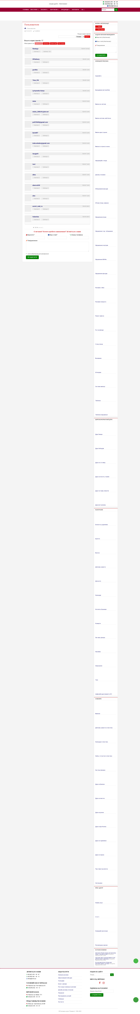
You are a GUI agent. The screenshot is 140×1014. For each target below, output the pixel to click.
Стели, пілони (99, 344)
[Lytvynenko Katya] (28, 92)
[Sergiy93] (28, 155)
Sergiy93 (35, 154)
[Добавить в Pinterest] (87, 228)
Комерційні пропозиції (101, 931)
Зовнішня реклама (63, 975)
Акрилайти (98, 76)
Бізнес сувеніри (62, 984)
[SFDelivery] (28, 61)
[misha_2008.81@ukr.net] (28, 113)
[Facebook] (99, 982)
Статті (97, 917)
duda (34, 101)
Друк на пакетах (100, 798)
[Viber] (97, 14)
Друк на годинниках (100, 840)
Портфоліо (54, 9)
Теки (96, 680)
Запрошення (98, 666)
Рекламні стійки (99, 287)
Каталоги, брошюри (100, 609)
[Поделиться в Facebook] (82, 228)
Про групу (33, 9)
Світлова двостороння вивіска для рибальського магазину (105, 958)
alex (33, 196)
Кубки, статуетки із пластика (103, 756)
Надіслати (33, 257)
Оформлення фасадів (101, 273)
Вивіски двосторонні (101, 132)
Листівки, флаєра (100, 637)
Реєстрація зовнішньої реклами (67, 987)
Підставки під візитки (101, 869)
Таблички (98, 400)
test (33, 164)
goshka (35, 70)
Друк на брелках (100, 784)
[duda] (28, 103)
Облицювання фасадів (101, 189)
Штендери (98, 372)
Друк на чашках (99, 855)
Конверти (98, 623)
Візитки (97, 553)
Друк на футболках (100, 826)
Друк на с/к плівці (100, 462)
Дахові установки (100, 174)
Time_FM (35, 80)
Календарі (98, 595)
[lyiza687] (28, 134)
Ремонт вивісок (99, 316)
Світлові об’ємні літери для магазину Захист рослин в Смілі (105, 953)
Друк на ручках (99, 812)
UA (82, 9)
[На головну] (25, 28)
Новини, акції (99, 902)
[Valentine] (28, 218)
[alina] (28, 176)
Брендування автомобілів (102, 90)
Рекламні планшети (100, 302)
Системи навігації (100, 386)
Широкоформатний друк (65, 978)
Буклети (97, 538)
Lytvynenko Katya (38, 91)
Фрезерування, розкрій (64, 996)
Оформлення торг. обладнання (104, 231)
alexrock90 (36, 185)
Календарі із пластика (101, 742)
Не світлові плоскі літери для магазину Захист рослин (103, 963)
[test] (28, 166)
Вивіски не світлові (100, 104)
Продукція (64, 9)
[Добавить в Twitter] (89, 228)
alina (34, 175)
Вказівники (98, 358)
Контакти (75, 9)
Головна (26, 9)
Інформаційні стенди (101, 160)
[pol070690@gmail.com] (28, 124)
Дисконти (98, 581)
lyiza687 (35, 133)
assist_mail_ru (37, 206)
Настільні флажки (100, 770)
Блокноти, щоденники (101, 524)
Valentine (35, 217)
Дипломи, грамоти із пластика (103, 727)
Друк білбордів (99, 448)
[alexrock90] (28, 187)
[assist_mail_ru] (28, 208)
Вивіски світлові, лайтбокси (103, 118)
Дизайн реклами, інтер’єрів (65, 990)
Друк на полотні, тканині (102, 476)
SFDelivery (35, 59)
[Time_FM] (28, 82)
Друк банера (98, 434)
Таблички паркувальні (101, 414)
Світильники (98, 883)
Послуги (44, 9)
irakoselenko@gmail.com (41, 143)
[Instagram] (104, 982)
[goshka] (28, 71)
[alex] (28, 197)
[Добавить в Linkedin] (84, 228)
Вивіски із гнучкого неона (102, 146)
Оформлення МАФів (100, 259)
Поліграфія (61, 981)
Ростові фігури (99, 330)
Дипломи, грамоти (100, 567)
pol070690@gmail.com (40, 122)
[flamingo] (28, 50)
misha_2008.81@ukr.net (40, 112)
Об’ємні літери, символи (102, 203)
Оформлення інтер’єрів (101, 245)
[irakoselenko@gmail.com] (28, 145)
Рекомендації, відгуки (101, 945)
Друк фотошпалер (100, 505)
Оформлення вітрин (100, 217)
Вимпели (97, 713)
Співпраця (61, 999)
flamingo (35, 49)
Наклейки (98, 651)
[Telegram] (100, 14)
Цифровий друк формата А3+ (103, 694)
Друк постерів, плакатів (102, 491)
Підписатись (97, 995)
